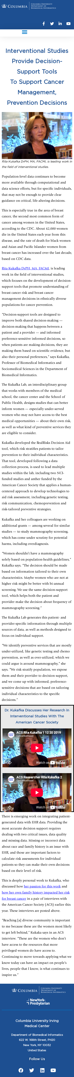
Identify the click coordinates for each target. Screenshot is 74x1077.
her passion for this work (42, 886)
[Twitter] (52, 24)
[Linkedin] (42, 1070)
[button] (24, 32)
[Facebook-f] (43, 24)
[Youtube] (68, 24)
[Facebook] (21, 1070)
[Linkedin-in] (60, 24)
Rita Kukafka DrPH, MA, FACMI (25, 268)
